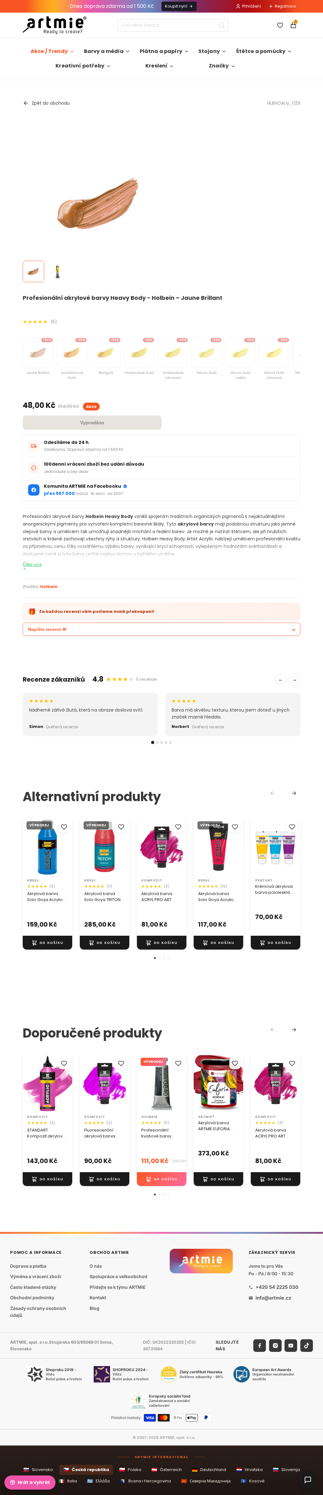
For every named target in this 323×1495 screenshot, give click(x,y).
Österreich (166, 1469)
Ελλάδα (98, 1481)
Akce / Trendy (49, 51)
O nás (96, 1265)
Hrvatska (249, 1469)
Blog (94, 1308)
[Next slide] (294, 793)
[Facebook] (259, 1345)
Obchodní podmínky (32, 1297)
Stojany (209, 51)
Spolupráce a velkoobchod (118, 1276)
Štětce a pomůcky (261, 51)
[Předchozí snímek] (30, 847)
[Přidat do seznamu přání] (64, 827)
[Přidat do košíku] (47, 943)
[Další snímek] (65, 847)
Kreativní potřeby (80, 65)
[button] (155, 958)
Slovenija (286, 1469)
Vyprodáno (92, 422)
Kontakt (98, 1297)
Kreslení (156, 65)
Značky (219, 65)
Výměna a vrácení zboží (35, 1276)
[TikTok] (306, 1345)
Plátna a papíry (161, 51)
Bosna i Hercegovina (145, 1481)
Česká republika (86, 1469)
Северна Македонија (206, 1481)
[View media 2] (57, 271)
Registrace (285, 6)
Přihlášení (251, 6)
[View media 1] (33, 271)
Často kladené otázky (33, 1286)
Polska (130, 1469)
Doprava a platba (28, 1265)
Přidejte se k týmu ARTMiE (118, 1286)
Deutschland (209, 1469)
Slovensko (38, 1469)
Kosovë (253, 1481)
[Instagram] (275, 1345)
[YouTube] (291, 1345)
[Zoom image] (99, 203)
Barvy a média (104, 51)
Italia (68, 1481)
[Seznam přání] (280, 25)
